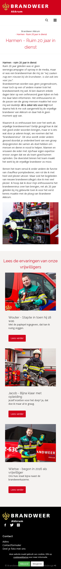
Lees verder (17, 338)
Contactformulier (12, 545)
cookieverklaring (20, 557)
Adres (6, 541)
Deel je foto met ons (14, 548)
